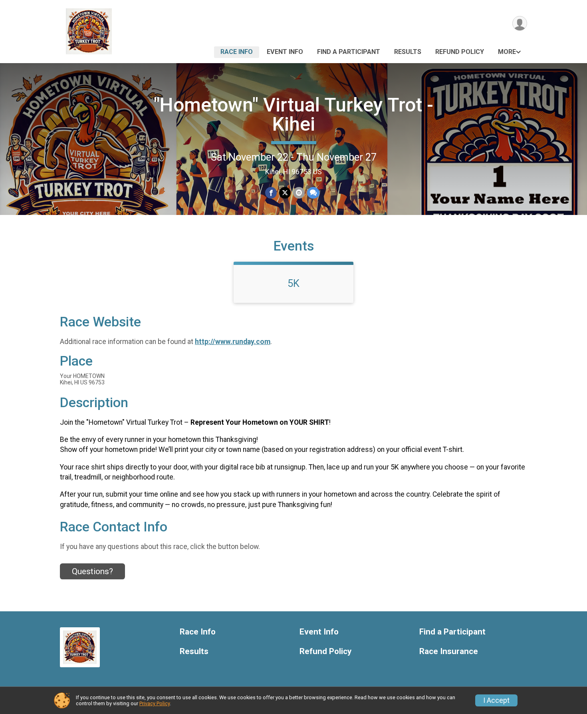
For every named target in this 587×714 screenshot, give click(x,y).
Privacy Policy (154, 703)
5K (293, 283)
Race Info (236, 52)
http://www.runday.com (232, 342)
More (507, 52)
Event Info (285, 52)
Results (407, 52)
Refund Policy (459, 52)
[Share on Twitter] (285, 193)
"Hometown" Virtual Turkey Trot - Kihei (293, 114)
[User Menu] (519, 23)
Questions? (92, 571)
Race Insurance (448, 651)
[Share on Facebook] (271, 193)
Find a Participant (348, 52)
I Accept (496, 700)
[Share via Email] (299, 193)
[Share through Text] (313, 193)
